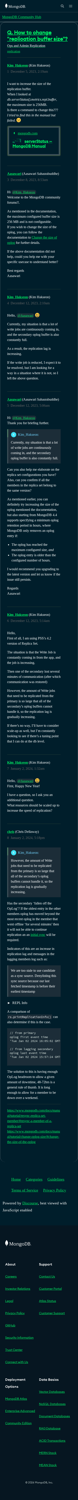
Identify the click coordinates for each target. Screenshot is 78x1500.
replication (13, 51)
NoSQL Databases (52, 1404)
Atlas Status (47, 1301)
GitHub (10, 1325)
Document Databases (54, 1416)
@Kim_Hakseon (24, 192)
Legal (9, 1301)
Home (16, 1179)
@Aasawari (25, 315)
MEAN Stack (48, 1465)
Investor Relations (17, 1289)
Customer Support (52, 1313)
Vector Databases (52, 1392)
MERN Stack (48, 1453)
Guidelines (55, 1179)
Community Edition (18, 1423)
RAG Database (49, 1428)
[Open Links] (70, 6)
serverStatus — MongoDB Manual (32, 143)
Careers (11, 1276)
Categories (34, 1179)
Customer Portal (50, 1289)
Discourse (30, 1203)
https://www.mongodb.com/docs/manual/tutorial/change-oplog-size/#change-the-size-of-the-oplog (33, 1137)
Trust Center (14, 1350)
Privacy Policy (54, 1190)
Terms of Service (24, 1190)
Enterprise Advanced (20, 1411)
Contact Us (47, 1276)
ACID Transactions (52, 1441)
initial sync (38, 935)
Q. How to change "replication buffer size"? (37, 35)
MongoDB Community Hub (21, 17)
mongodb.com (27, 133)
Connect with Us (16, 1362)
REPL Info (19, 1003)
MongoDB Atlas (16, 1399)
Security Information (19, 1338)
